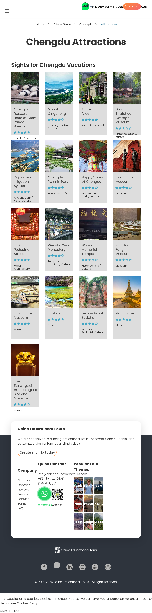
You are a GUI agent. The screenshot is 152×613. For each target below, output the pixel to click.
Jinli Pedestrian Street (23, 249)
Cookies (23, 499)
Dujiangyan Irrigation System (23, 181)
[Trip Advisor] (108, 567)
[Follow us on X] (57, 565)
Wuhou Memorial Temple (89, 249)
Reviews (23, 490)
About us (24, 480)
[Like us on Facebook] (44, 567)
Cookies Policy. (27, 603)
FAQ (20, 508)
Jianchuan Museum (124, 179)
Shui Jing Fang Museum (122, 249)
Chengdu (85, 24)
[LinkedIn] (69, 567)
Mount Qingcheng (57, 111)
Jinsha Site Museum (23, 315)
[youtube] (95, 567)
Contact (24, 485)
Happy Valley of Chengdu (92, 179)
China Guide (62, 24)
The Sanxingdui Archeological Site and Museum (25, 390)
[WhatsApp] (44, 493)
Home (41, 24)
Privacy (23, 494)
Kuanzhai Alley (89, 111)
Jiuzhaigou (57, 313)
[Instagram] (82, 567)
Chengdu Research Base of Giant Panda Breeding (25, 118)
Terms (22, 503)
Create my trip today (37, 452)
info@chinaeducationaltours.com (62, 474)
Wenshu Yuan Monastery (59, 247)
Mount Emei (125, 313)
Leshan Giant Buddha (92, 315)
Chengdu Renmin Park (58, 179)
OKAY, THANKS (9, 611)
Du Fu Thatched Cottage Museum (123, 115)
